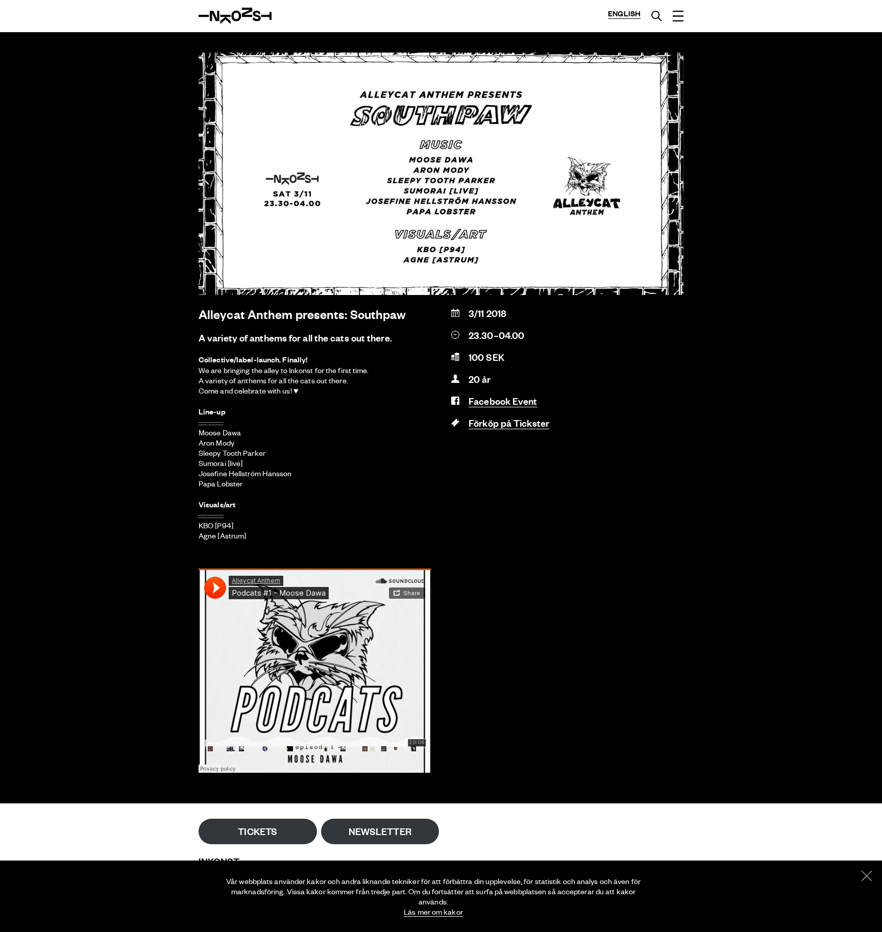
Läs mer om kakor (433, 911)
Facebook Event (503, 401)
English (624, 13)
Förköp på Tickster (509, 423)
